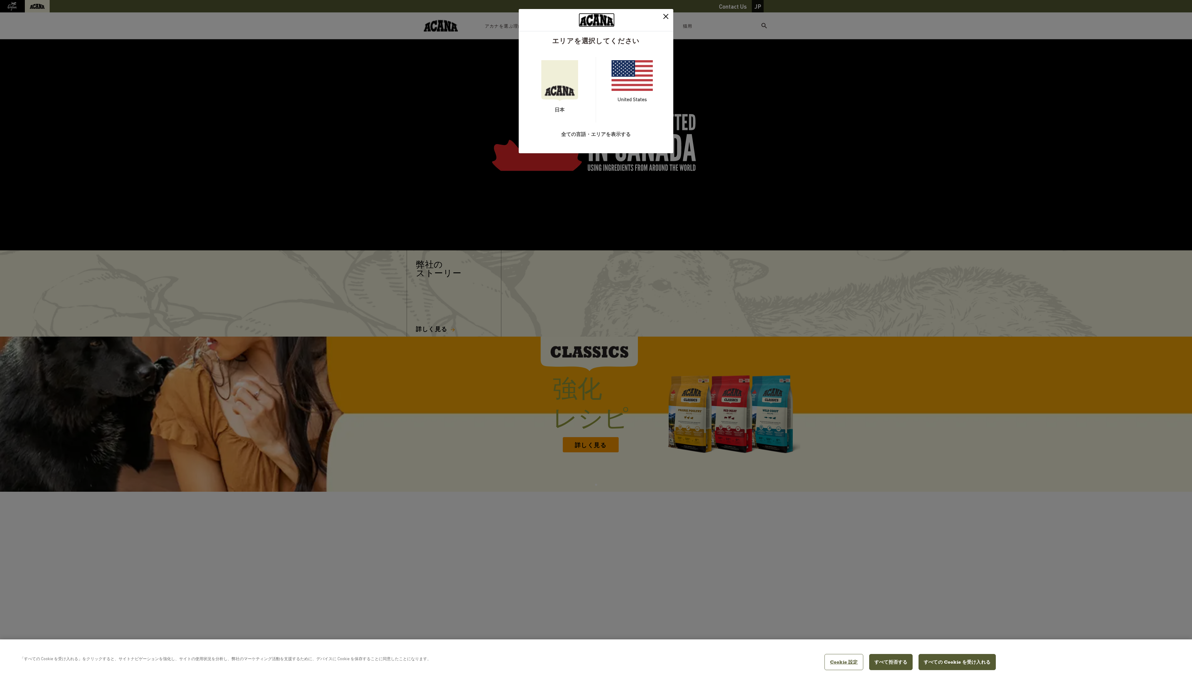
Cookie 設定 (844, 662)
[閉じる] (666, 16)
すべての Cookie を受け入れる (957, 662)
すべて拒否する (890, 662)
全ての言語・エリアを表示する (596, 134)
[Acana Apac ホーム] (597, 20)
